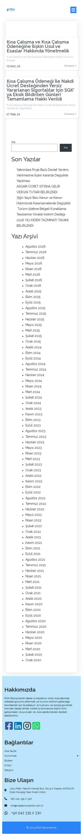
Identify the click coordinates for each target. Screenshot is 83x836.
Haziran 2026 (34, 258)
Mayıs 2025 (33, 325)
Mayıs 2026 (33, 263)
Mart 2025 (32, 330)
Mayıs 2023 (33, 448)
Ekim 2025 (32, 297)
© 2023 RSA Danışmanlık (42, 827)
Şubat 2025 (33, 336)
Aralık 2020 (33, 598)
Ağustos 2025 (35, 308)
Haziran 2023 (34, 442)
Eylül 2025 (33, 302)
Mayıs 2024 (33, 381)
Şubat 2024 (33, 397)
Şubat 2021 (33, 587)
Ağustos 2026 (35, 246)
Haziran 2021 (34, 570)
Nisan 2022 (33, 520)
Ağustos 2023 (35, 431)
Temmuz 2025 (35, 313)
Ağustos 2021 (35, 559)
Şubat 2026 (33, 280)
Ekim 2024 (33, 353)
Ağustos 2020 (35, 621)
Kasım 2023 (33, 414)
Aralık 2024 (33, 347)
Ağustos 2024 (35, 364)
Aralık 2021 (33, 537)
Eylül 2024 (33, 358)
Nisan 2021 (33, 576)
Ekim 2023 (33, 420)
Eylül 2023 (33, 425)
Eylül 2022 (33, 492)
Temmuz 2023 (35, 436)
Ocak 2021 (33, 593)
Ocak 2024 (33, 403)
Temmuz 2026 (35, 252)
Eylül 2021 (32, 554)
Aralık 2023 (33, 408)
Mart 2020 (32, 649)
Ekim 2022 (33, 487)
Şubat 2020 (33, 654)
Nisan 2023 (33, 453)
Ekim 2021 (32, 548)
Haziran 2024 (34, 375)
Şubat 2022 (33, 526)
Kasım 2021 (33, 542)
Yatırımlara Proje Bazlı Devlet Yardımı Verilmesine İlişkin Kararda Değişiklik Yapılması (43, 175)
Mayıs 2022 (33, 515)
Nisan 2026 (33, 269)
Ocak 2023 (33, 470)
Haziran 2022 (34, 509)
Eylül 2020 (33, 615)
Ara (13, 142)
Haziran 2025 (34, 319)
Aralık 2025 (33, 291)
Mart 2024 (32, 392)
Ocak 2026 (33, 285)
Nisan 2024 (33, 386)
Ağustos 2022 (35, 498)
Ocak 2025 (33, 341)
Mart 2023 (32, 459)
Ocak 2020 (33, 660)
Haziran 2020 (34, 632)
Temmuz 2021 (35, 565)
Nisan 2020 (33, 643)
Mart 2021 (32, 582)
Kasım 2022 (33, 481)
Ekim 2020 (33, 609)
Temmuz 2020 (35, 626)
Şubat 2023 (33, 464)
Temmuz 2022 (35, 503)
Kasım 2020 (33, 604)
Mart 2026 (32, 274)
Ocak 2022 (33, 531)
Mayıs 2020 (33, 637)
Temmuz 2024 (35, 369)
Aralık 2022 (33, 475)
